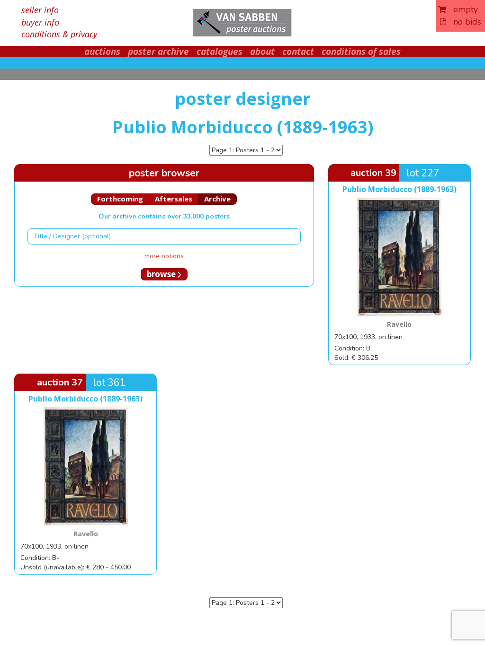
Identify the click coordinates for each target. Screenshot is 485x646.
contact (298, 51)
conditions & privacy (59, 34)
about (262, 51)
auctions (102, 51)
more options (164, 256)
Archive (217, 198)
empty (462, 9)
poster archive (158, 51)
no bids (463, 21)
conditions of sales (361, 51)
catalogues (219, 51)
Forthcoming (120, 198)
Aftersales (173, 198)
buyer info (40, 22)
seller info (40, 10)
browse (162, 274)
